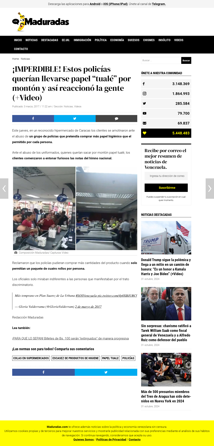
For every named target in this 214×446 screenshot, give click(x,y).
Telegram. (159, 4)
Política (101, 40)
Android (95, 4)
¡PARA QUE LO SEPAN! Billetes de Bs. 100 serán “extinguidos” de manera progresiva (70, 338)
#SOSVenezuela (86, 295)
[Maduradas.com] (40, 31)
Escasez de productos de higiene (75, 358)
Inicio (18, 40)
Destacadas (49, 40)
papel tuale (110, 358)
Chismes (149, 40)
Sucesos (133, 40)
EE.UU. (66, 40)
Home (15, 58)
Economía (117, 40)
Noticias (32, 40)
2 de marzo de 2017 (88, 306)
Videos (178, 40)
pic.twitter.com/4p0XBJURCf (117, 295)
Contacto (21, 49)
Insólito (164, 40)
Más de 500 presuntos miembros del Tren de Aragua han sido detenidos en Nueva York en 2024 (166, 396)
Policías (128, 358)
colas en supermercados (31, 358)
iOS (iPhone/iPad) (115, 4)
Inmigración (82, 40)
